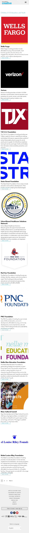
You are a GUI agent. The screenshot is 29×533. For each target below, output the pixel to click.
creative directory (14, 494)
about (14, 502)
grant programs (14, 498)
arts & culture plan (14, 490)
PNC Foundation (7, 317)
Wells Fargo (5, 46)
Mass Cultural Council (9, 412)
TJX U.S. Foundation (8, 132)
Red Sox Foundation (8, 273)
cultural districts (14, 496)
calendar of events (14, 492)
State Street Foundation (10, 181)
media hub (14, 500)
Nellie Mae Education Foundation (13, 362)
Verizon (3, 90)
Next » (11, 480)
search (14, 504)
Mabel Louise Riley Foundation (12, 455)
